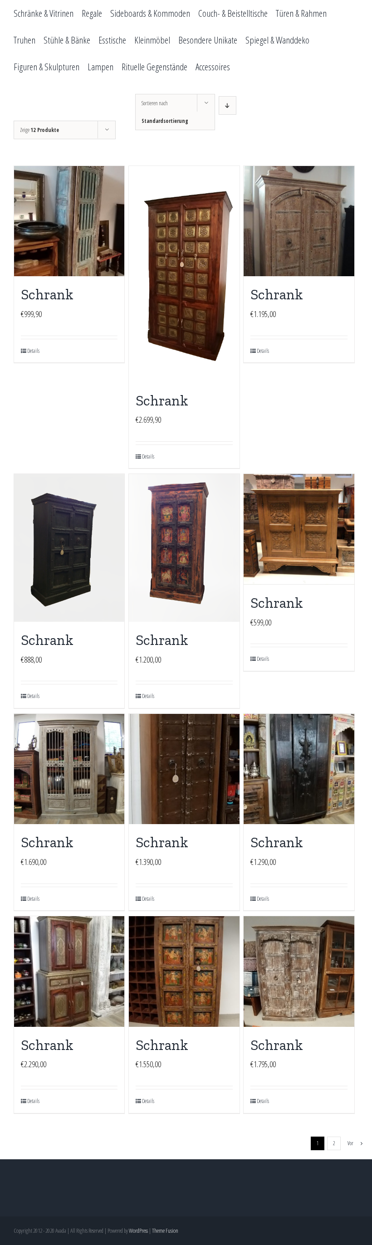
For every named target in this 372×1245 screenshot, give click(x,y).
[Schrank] (69, 221)
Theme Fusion (165, 1230)
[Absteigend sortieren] (227, 105)
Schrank (47, 294)
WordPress (138, 1230)
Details (33, 351)
